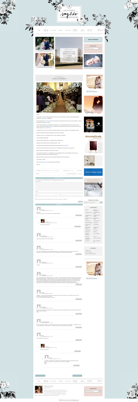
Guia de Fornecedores (90, 253)
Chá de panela (96, 220)
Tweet (37, 173)
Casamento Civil (89, 212)
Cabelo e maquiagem (95, 210)
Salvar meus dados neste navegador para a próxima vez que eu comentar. (51, 199)
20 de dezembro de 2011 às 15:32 (51, 347)
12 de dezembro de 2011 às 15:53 (47, 249)
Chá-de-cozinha (88, 222)
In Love (80, 173)
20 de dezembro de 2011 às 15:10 (47, 336)
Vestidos (57, 170)
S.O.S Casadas (96, 233)
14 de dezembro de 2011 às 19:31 (47, 322)
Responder (78, 215)
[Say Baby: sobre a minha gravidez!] (93, 60)
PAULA (42, 335)
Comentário (38, 181)
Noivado (95, 231)
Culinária (95, 222)
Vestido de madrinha (87, 238)
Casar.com (87, 220)
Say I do (52, 170)
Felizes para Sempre (96, 228)
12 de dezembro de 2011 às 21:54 (47, 263)
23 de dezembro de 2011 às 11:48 (55, 358)
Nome (36, 191)
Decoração (95, 224)
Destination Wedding (88, 228)
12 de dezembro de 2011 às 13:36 (47, 210)
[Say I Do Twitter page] (100, 30)
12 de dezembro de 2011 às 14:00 (51, 222)
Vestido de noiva (97, 238)
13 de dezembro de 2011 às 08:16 (47, 275)
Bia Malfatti (43, 307)
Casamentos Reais (45, 170)
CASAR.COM (87, 250)
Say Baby (87, 236)
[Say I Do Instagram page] (98, 30)
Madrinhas (87, 231)
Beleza (86, 209)
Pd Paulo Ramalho (87, 234)
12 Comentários (70, 173)
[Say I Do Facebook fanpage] (102, 30)
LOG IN (134, 1)
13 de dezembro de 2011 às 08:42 (47, 293)
